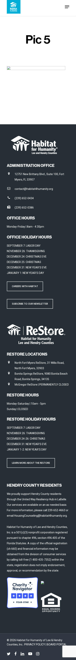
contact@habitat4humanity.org (34, 188)
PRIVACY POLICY (35, 644)
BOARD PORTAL (57, 644)
